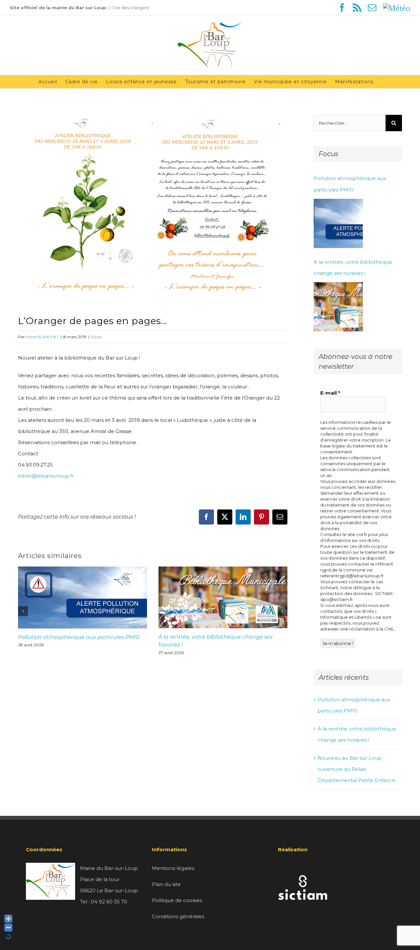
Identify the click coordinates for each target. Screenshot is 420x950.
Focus (96, 336)
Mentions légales (173, 868)
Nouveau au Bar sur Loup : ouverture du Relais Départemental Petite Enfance (356, 769)
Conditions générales (178, 916)
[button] (23, 611)
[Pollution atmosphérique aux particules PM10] (338, 223)
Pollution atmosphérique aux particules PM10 (78, 637)
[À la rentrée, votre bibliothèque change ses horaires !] (338, 306)
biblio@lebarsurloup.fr (46, 476)
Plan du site (166, 884)
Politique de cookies (177, 900)
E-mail (330, 393)
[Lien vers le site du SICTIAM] (302, 868)
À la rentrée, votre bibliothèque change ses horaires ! (353, 267)
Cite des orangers (130, 7)
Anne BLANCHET (42, 336)
